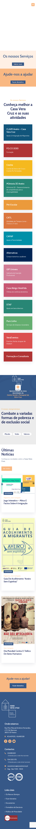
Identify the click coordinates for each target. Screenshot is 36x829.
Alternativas (12, 252)
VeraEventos (12, 337)
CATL (9, 217)
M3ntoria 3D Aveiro (15, 183)
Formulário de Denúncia (14, 807)
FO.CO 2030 (12, 148)
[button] (18, 64)
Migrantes (7, 498)
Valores (27, 434)
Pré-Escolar (11, 204)
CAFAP (9, 236)
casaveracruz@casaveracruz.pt (17, 766)
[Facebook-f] (5, 741)
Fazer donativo (11, 799)
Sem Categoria (15, 498)
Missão (7, 434)
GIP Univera (12, 269)
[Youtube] (14, 741)
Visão (17, 434)
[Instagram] (9, 741)
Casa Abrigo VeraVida (16, 288)
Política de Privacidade (14, 812)
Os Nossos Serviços (13, 794)
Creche (9, 165)
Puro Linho (11, 321)
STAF (9, 304)
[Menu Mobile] (33, 4)
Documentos (10, 803)
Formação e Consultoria (17, 356)
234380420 (11, 753)
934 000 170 (12, 759)
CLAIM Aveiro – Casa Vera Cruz (16, 130)
